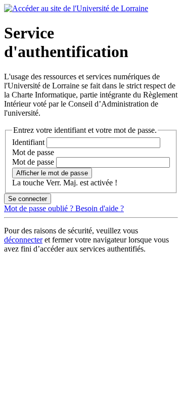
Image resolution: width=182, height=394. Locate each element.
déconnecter (23, 239)
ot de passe (33, 152)
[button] (52, 173)
